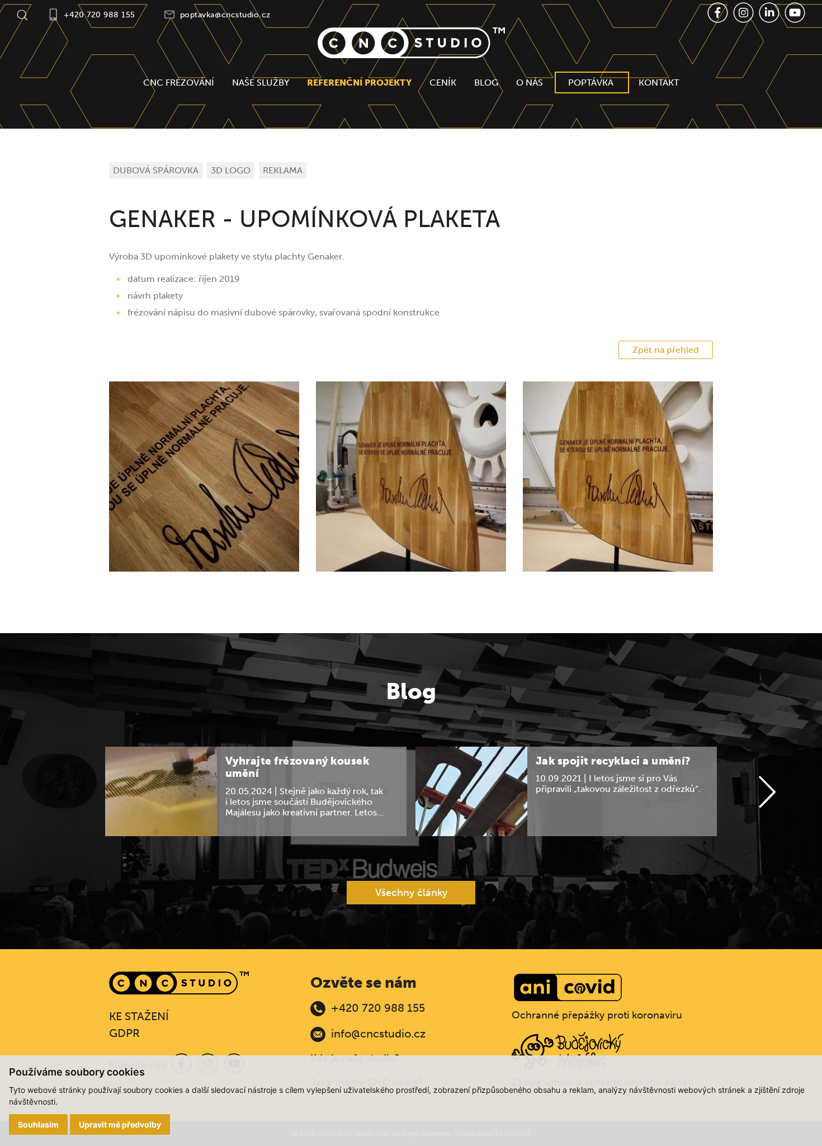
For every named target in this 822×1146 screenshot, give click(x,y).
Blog (486, 82)
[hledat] (22, 14)
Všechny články (411, 892)
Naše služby (260, 82)
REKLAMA (283, 170)
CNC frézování (178, 82)
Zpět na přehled (665, 350)
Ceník (442, 82)
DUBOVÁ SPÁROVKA (156, 170)
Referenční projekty (359, 82)
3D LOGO (231, 170)
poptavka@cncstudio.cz (225, 15)
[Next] (767, 792)
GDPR (124, 1033)
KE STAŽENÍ (139, 1016)
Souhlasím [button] (38, 1124)
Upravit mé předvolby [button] (120, 1124)
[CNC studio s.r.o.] (411, 42)
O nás (529, 82)
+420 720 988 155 (99, 15)
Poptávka (590, 82)
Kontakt (659, 82)
